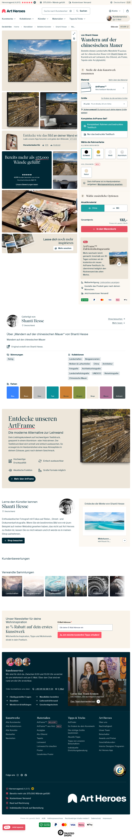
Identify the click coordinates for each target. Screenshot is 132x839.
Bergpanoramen (92, 359)
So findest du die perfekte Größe (114, 98)
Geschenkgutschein (49, 704)
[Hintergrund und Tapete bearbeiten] (74, 38)
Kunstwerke (7, 18)
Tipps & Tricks (76, 18)
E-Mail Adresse (65, 622)
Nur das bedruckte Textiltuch (100, 134)
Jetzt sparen (14, 827)
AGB (43, 818)
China (96, 364)
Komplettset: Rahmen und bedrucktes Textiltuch (105, 126)
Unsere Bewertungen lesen (27, 184)
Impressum (107, 818)
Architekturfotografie (91, 368)
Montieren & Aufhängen (20, 704)
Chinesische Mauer (78, 378)
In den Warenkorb (106, 229)
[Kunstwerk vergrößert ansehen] (74, 33)
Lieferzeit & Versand (49, 700)
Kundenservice (120, 16)
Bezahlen (14, 700)
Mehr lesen (117, 323)
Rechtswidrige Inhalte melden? (77, 818)
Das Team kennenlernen (83, 701)
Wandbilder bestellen (49, 697)
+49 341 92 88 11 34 (44, 689)
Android (56, 145)
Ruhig (10, 359)
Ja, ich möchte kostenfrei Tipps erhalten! (79, 635)
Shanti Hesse (91, 35)
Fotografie (73, 368)
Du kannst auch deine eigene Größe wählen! (104, 111)
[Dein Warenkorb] (127, 11)
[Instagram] (17, 775)
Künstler (42, 18)
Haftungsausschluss (55, 818)
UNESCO (97, 373)
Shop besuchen (115, 319)
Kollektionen (25, 18)
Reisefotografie (111, 373)
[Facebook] (25, 775)
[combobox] (55, 11)
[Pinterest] (21, 775)
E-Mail (118, 19)
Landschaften (75, 359)
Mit (117, 208)
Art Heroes (105, 717)
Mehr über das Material (118, 80)
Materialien (57, 18)
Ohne (94, 208)
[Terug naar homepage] (13, 11)
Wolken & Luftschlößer (79, 364)
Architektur (108, 364)
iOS (46, 145)
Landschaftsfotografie (79, 373)
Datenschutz (96, 818)
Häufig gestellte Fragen (20, 697)
